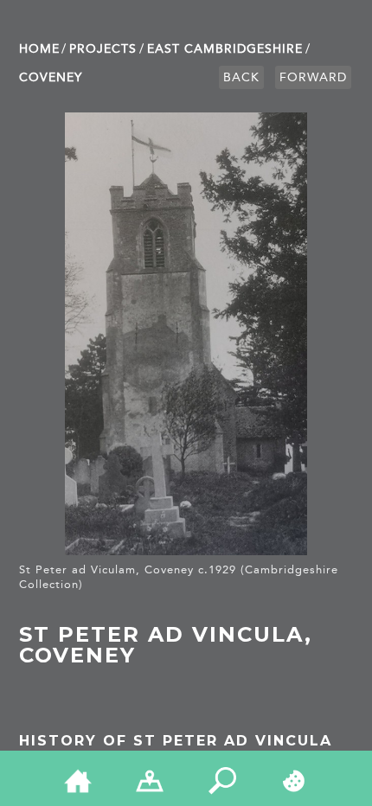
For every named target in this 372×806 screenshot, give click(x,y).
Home (39, 49)
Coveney (50, 77)
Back (241, 77)
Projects (103, 49)
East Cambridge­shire (225, 49)
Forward (313, 77)
